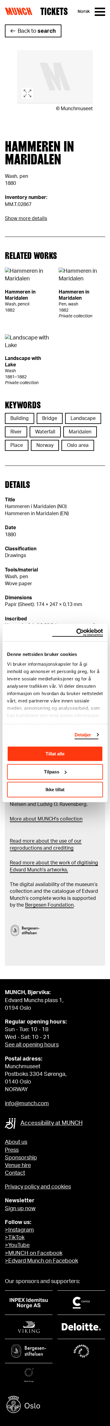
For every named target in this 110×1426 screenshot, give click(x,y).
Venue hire (18, 1165)
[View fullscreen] (55, 77)
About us (16, 1142)
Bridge (49, 418)
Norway (44, 445)
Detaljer (83, 734)
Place (16, 445)
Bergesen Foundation (49, 905)
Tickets (54, 11)
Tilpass (51, 771)
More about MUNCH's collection (46, 819)
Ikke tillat (55, 789)
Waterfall (45, 431)
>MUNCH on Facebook (33, 1253)
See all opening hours (32, 1045)
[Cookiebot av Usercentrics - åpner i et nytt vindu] (77, 632)
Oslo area (78, 445)
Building (19, 418)
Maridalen (80, 431)
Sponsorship (21, 1158)
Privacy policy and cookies (38, 1187)
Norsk (84, 11)
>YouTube (17, 1245)
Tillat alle (55, 753)
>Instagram (19, 1230)
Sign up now (20, 1208)
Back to (37, 31)
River (16, 431)
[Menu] (100, 12)
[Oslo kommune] (55, 1405)
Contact (15, 1173)
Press (12, 1150)
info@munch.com (27, 1103)
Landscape (83, 418)
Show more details (26, 218)
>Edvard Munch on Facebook (41, 1261)
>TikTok (14, 1238)
